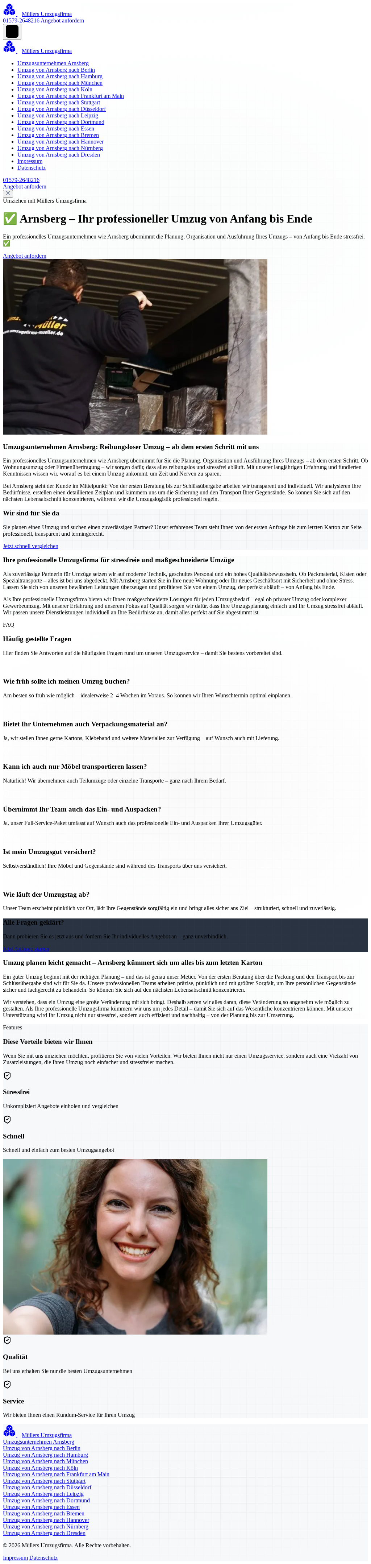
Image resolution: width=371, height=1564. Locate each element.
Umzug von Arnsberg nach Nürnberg (60, 148)
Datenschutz (31, 168)
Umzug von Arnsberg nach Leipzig (57, 115)
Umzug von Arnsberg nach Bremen (58, 135)
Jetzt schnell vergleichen (30, 546)
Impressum (29, 161)
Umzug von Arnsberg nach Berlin (56, 70)
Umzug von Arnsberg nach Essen (55, 128)
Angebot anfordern (62, 20)
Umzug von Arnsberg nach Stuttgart (58, 102)
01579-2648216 (21, 20)
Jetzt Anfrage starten (26, 949)
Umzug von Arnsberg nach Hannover (60, 141)
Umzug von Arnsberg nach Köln (54, 89)
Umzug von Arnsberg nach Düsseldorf (61, 109)
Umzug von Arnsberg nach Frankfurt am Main (70, 96)
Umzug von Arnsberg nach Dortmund (60, 122)
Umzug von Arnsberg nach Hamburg (60, 76)
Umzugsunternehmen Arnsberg (53, 63)
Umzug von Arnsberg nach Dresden (58, 155)
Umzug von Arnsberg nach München (60, 83)
